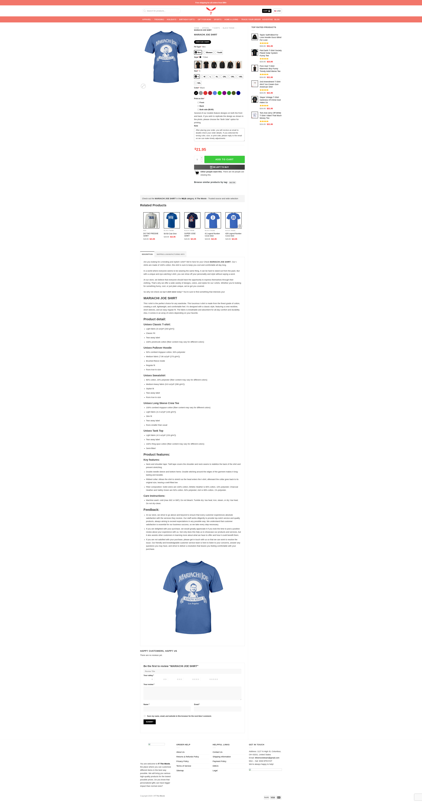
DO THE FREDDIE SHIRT (150, 235)
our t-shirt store (169, 292)
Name (146, 704)
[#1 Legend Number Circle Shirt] (213, 220)
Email (197, 704)
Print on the (199, 98)
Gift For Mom (204, 19)
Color (196, 88)
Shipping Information (222, 757)
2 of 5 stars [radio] (158, 679)
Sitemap (180, 770)
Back (202, 106)
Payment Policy (219, 761)
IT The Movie (164, 764)
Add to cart (224, 159)
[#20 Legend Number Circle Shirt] (233, 220)
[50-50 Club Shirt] (172, 220)
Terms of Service (183, 766)
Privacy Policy (182, 761)
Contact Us (217, 752)
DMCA (215, 766)
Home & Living (231, 19)
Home (196, 28)
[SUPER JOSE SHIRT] (192, 220)
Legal (215, 770)
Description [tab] (147, 254)
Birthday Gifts (187, 19)
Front (202, 102)
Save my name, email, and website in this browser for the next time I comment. (179, 716)
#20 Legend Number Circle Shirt (233, 235)
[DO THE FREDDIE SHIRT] (151, 220)
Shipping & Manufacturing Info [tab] (171, 254)
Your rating (149, 675)
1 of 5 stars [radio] (146, 679)
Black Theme (228, 28)
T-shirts (216, 28)
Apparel (146, 19)
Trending (159, 19)
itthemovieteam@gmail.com (267, 758)
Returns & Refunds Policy (187, 757)
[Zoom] (143, 86)
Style (197, 57)
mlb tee (232, 182)
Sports (217, 19)
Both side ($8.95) (207, 109)
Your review (149, 684)
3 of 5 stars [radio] (172, 679)
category (188, 198)
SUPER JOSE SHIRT (190, 235)
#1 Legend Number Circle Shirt (212, 235)
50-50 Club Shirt (170, 234)
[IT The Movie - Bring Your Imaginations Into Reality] (211, 10)
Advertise (267, 19)
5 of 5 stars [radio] (204, 679)
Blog (277, 19)
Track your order (251, 19)
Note (196, 126)
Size (196, 71)
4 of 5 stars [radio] (187, 679)
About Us (180, 752)
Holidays (171, 19)
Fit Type (197, 47)
